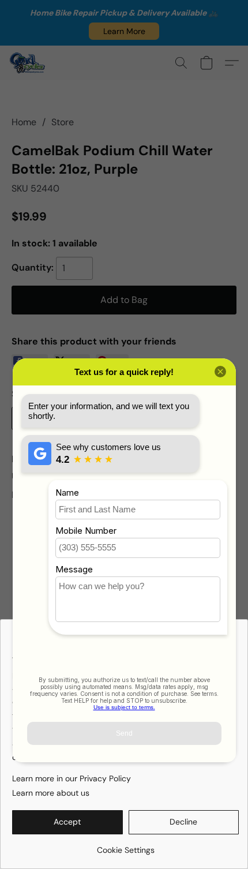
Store (62, 122)
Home (24, 122)
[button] (124, 31)
